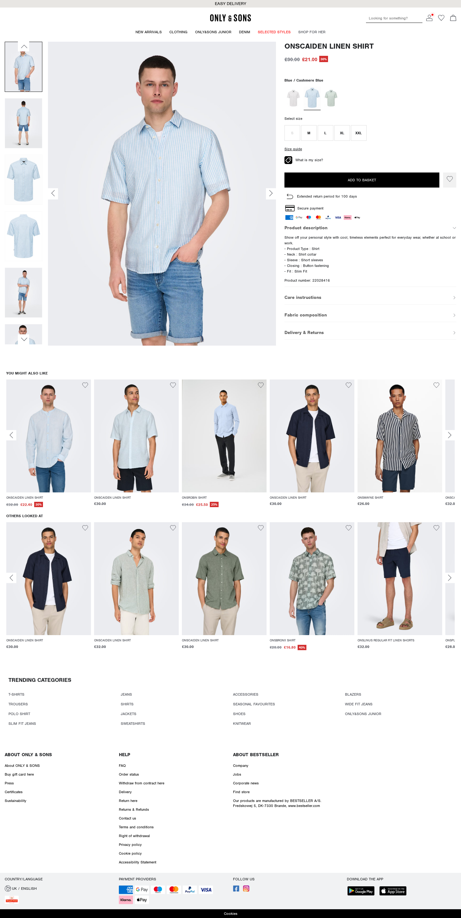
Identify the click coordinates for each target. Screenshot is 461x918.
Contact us (127, 818)
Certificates (14, 791)
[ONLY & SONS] (230, 20)
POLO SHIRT (19, 713)
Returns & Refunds (134, 809)
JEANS (126, 694)
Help (124, 754)
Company (240, 765)
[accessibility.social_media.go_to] (236, 890)
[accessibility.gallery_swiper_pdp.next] (23, 339)
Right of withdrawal (134, 835)
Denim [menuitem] (244, 31)
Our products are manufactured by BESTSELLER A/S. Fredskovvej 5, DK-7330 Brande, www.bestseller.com (277, 803)
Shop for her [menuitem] (312, 31)
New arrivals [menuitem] (148, 31)
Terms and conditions (136, 827)
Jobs (237, 774)
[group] (48, 446)
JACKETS (128, 713)
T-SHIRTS (16, 694)
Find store (241, 791)
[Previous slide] (11, 435)
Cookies (230, 913)
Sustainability (15, 800)
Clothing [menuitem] (178, 31)
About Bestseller (256, 754)
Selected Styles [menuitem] (274, 31)
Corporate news (246, 783)
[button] (292, 133)
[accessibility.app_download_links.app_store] (395, 891)
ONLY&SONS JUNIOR (363, 713)
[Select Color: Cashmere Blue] (312, 98)
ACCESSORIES (245, 694)
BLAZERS (353, 694)
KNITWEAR (242, 723)
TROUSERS (18, 704)
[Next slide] (450, 435)
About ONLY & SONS (28, 754)
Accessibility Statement (137, 862)
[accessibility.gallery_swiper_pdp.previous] (23, 46)
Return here (128, 800)
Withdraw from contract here (141, 783)
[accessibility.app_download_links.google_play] (363, 891)
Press (9, 783)
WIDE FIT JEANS (359, 704)
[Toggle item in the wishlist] (449, 180)
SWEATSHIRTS (133, 723)
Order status (129, 774)
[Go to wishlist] (441, 19)
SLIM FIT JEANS (22, 723)
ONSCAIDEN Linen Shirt (329, 46)
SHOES (239, 713)
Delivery (125, 791)
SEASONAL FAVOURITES (254, 704)
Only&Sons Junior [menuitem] (213, 31)
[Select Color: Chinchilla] (293, 98)
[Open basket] (453, 18)
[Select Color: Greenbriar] (331, 98)
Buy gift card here (19, 774)
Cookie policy (130, 853)
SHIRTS (127, 704)
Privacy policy (130, 844)
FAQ (122, 765)
